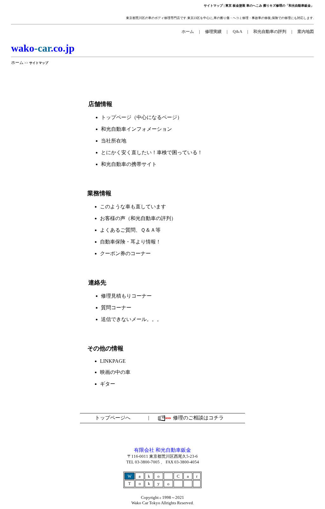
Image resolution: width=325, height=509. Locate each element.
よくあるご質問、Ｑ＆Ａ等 (130, 230)
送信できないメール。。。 (131, 319)
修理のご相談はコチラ (198, 417)
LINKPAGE (113, 361)
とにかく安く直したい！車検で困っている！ (151, 152)
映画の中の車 (115, 372)
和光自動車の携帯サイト (129, 164)
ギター (107, 383)
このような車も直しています (133, 206)
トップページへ (112, 417)
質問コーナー (116, 307)
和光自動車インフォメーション (136, 129)
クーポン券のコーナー (125, 253)
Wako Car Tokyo (146, 502)
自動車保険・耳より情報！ (130, 241)
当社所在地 (113, 140)
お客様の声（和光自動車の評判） (138, 218)
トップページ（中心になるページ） (141, 117)
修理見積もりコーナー (126, 295)
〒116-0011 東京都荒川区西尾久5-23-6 (162, 456)
